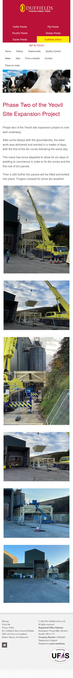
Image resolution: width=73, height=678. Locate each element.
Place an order (12, 65)
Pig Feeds (53, 26)
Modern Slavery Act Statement (15, 637)
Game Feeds (20, 39)
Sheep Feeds (53, 33)
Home (8, 51)
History (19, 51)
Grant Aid (6, 624)
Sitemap (5, 621)
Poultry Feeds (20, 33)
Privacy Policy (8, 627)
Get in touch (36, 45)
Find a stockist (32, 58)
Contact (48, 58)
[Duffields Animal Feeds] (36, 15)
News (8, 58)
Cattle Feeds (20, 26)
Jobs (18, 58)
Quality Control (53, 51)
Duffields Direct (53, 39)
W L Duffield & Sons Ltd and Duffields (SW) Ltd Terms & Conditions (18, 632)
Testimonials (34, 51)
